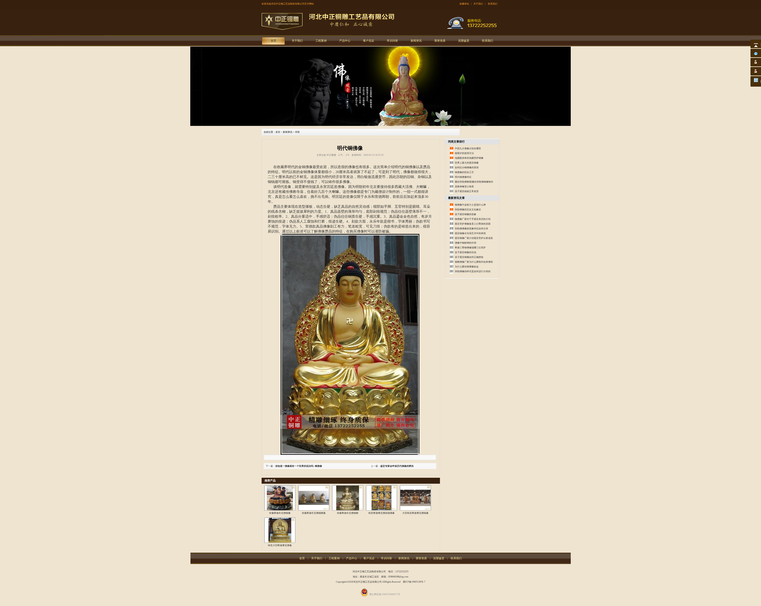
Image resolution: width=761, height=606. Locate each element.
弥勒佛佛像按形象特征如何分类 (471, 228)
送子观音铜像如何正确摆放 (469, 257)
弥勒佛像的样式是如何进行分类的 (472, 271)
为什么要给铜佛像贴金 (467, 266)
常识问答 (392, 40)
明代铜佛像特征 (463, 177)
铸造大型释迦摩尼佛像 (280, 545)
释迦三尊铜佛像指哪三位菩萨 (470, 247)
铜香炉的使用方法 (464, 153)
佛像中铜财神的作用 (465, 242)
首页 (273, 40)
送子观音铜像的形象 (465, 214)
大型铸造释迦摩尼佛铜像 (415, 513)
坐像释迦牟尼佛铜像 (280, 513)
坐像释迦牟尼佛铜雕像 (314, 513)
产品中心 (344, 40)
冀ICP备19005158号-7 (414, 581)
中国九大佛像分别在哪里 (468, 148)
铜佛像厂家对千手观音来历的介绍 (472, 219)
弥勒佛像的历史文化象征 (468, 209)
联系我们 (492, 3)
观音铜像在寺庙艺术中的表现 (470, 233)
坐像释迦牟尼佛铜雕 (347, 513)
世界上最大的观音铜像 (467, 162)
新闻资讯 (416, 40)
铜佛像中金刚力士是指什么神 (470, 204)
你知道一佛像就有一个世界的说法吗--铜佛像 (298, 466)
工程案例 (321, 40)
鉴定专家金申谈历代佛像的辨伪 (397, 466)
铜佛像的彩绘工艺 (464, 172)
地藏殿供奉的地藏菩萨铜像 (469, 158)
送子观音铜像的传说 (465, 252)
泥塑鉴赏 (463, 40)
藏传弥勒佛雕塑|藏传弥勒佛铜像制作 (474, 181)
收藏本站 (464, 3)
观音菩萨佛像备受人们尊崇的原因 (472, 223)
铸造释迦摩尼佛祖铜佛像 (381, 513)
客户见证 (368, 40)
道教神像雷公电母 (464, 186)
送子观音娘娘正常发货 (467, 191)
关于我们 (478, 3)
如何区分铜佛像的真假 (467, 167)
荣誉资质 (440, 40)
